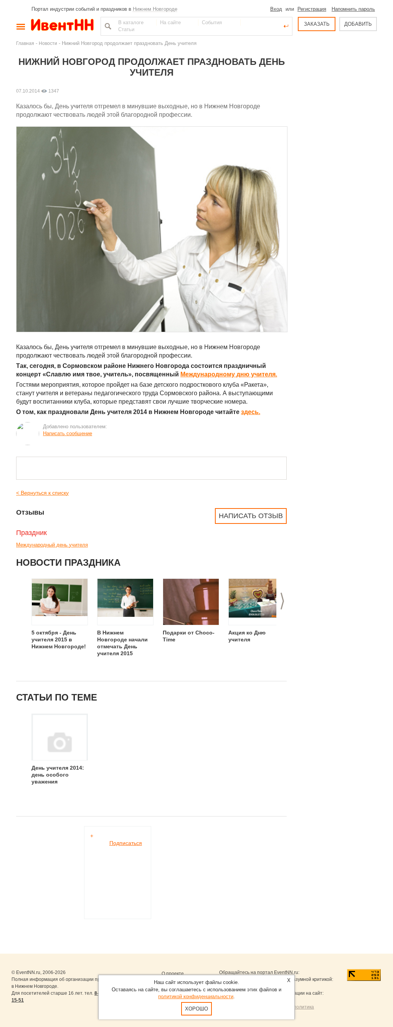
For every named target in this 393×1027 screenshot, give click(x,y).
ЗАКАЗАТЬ (317, 24)
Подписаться (125, 843)
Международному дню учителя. (228, 374)
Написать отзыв (251, 516)
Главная (25, 43)
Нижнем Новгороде (155, 9)
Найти (107, 26)
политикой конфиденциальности (195, 996)
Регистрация (311, 9)
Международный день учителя (52, 545)
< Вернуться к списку (42, 493)
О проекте (173, 973)
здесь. (250, 412)
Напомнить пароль (353, 9)
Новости (48, 43)
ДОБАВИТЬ (358, 24)
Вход (276, 9)
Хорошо (196, 1009)
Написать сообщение (67, 433)
